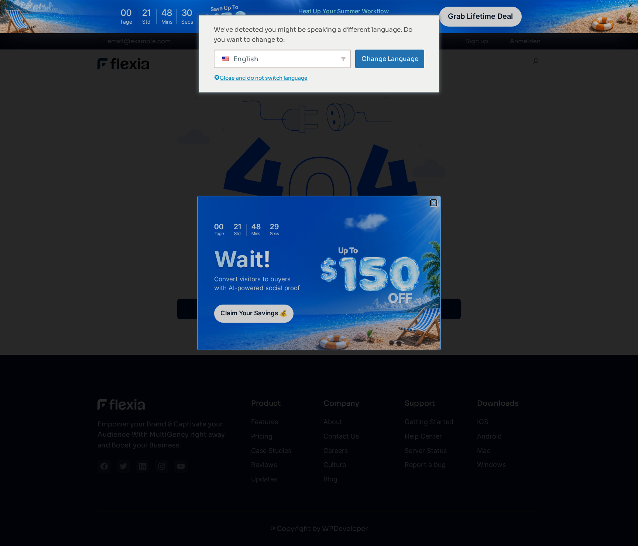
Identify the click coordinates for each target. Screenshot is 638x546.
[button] (433, 203)
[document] (319, 273)
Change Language (389, 59)
